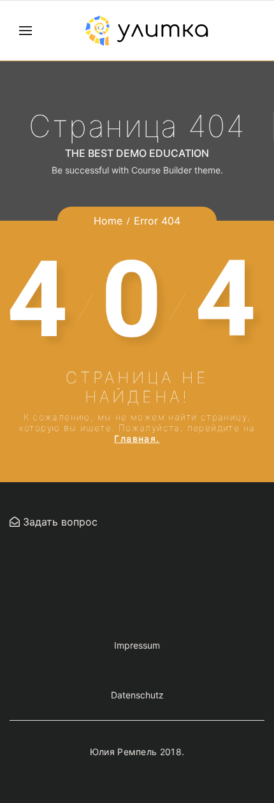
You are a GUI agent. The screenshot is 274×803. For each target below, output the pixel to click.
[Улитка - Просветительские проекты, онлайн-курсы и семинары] (146, 30)
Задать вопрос (58, 521)
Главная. (136, 438)
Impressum (137, 645)
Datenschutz (137, 694)
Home (108, 220)
